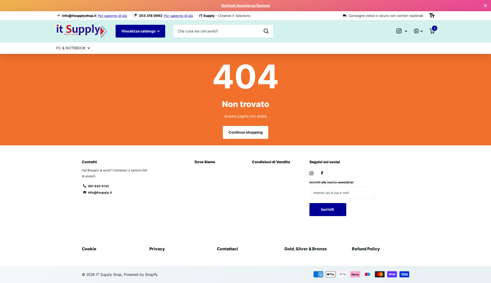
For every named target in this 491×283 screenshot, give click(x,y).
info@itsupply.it (100, 192)
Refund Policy (366, 248)
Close (485, 5)
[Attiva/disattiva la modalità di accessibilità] (432, 15)
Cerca (266, 31)
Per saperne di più (112, 16)
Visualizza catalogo (139, 31)
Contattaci (227, 248)
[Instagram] (311, 173)
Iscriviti (328, 209)
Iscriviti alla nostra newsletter (331, 182)
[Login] (418, 31)
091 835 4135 (98, 186)
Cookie (89, 248)
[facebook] (322, 173)
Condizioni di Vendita (271, 162)
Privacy (157, 248)
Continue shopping (246, 132)
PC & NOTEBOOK (71, 48)
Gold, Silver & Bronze (305, 248)
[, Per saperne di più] (401, 31)
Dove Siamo (205, 162)
